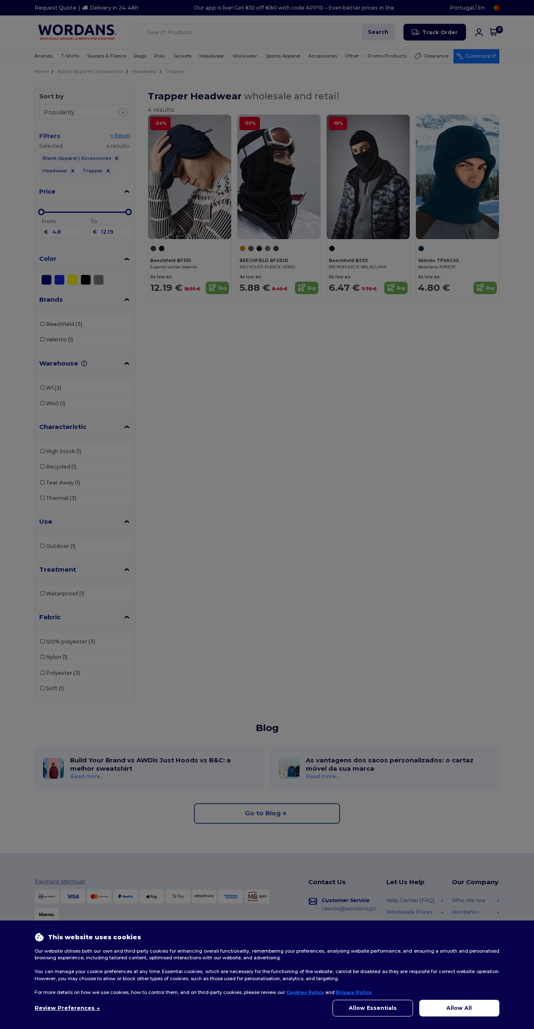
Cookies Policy (305, 992)
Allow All (459, 1008)
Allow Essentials (373, 1008)
